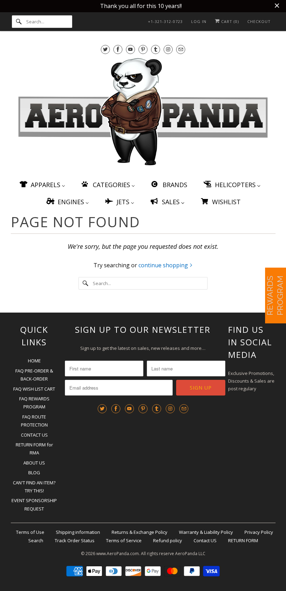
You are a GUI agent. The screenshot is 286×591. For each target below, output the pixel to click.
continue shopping (163, 265)
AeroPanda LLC (190, 554)
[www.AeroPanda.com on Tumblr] (155, 49)
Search (35, 540)
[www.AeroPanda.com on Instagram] (168, 49)
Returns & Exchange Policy (139, 532)
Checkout (259, 21)
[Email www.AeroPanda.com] (180, 49)
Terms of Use (30, 532)
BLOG (34, 472)
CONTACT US (34, 435)
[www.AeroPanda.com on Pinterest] (143, 49)
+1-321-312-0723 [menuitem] (165, 21)
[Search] (19, 21)
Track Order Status (75, 540)
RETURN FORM (243, 540)
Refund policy (167, 540)
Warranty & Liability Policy (206, 532)
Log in (198, 21)
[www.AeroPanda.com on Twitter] (105, 49)
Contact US (205, 540)
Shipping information (78, 532)
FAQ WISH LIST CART (34, 389)
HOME (34, 361)
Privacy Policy (258, 532)
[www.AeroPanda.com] (143, 113)
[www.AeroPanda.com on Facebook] (117, 49)
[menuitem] (42, 184)
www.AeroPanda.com (117, 554)
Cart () (229, 21)
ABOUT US (34, 463)
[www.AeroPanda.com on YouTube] (130, 49)
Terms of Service (124, 540)
